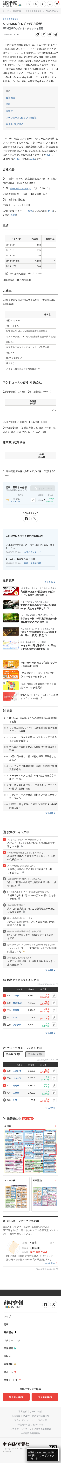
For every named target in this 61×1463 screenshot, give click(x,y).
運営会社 (22, 1411)
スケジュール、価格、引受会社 (21, 117)
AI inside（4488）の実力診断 (21, 559)
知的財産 (42, 1420)
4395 (47, 154)
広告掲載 (16, 1415)
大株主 (9, 110)
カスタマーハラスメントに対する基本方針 (30, 1428)
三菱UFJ (17, 1070)
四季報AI (8, 1364)
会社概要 (10, 97)
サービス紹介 (36, 1411)
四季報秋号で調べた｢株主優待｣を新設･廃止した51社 (30, 546)
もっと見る (49, 582)
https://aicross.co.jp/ (20, 188)
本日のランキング (32, 552)
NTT (15, 1017)
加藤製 (16, 1010)
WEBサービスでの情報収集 (36, 1415)
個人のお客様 (16, 1397)
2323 (32, 158)
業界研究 (8, 1348)
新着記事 (17, 11)
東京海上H (18, 1002)
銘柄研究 (8, 1332)
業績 (8, 104)
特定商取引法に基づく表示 (31, 1424)
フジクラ (17, 1024)
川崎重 (16, 1085)
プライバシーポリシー (25, 1420)
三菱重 (16, 1092)
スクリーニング (12, 1340)
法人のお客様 (45, 1397)
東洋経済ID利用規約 (30, 1433)
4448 (16, 158)
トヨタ (16, 995)
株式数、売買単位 (14, 124)
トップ (6, 11)
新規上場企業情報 (33, 11)
